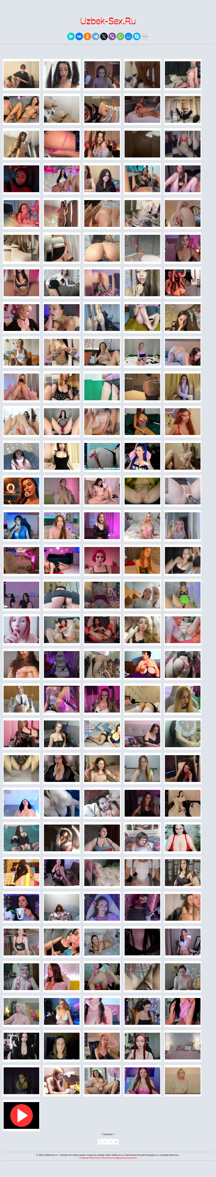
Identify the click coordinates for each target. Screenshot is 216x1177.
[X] (104, 36)
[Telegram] (95, 36)
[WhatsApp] (120, 36)
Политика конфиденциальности (119, 1157)
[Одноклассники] (87, 36)
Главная (83, 1157)
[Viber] (112, 36)
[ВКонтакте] (79, 36)
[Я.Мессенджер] (71, 36)
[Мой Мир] (128, 36)
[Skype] (137, 36)
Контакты (95, 1157)
